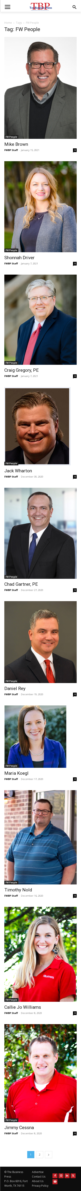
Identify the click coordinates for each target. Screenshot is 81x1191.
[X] (73, 1175)
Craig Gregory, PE (21, 370)
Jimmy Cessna (19, 1127)
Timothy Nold (18, 889)
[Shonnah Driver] (40, 206)
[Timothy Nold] (40, 837)
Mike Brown (16, 144)
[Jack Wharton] (40, 426)
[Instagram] (61, 1175)
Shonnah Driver (19, 257)
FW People (11, 136)
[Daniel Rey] (40, 642)
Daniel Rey (14, 688)
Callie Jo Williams (22, 1007)
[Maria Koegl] (40, 736)
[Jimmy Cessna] (40, 1073)
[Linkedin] (67, 1175)
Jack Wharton (18, 470)
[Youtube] (54, 1181)
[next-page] (48, 1154)
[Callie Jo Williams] (40, 954)
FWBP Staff (11, 150)
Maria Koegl (16, 773)
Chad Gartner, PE (21, 584)
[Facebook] (54, 1175)
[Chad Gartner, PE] (40, 533)
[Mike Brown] (40, 88)
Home (8, 23)
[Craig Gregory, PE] (40, 320)
